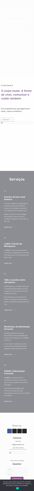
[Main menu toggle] (30, 3)
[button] (9, 227)
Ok (17, 488)
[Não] (32, 485)
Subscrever (17, 479)
